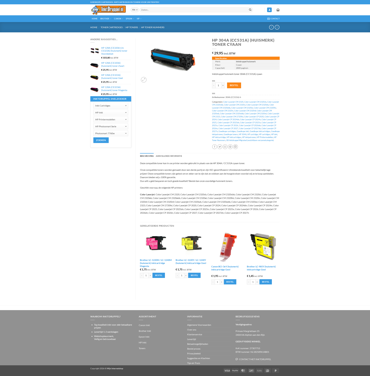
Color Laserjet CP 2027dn (250, 128)
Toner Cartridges (112, 27)
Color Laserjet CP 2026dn (250, 125)
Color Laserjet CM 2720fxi (232, 116)
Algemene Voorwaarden (199, 324)
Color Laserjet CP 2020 (254, 116)
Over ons (191, 329)
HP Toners (132, 27)
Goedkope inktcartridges (260, 131)
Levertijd (191, 339)
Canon (117, 18)
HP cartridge (252, 134)
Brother (104, 18)
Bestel (234, 85)
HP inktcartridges (234, 137)
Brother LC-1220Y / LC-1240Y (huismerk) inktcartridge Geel (191, 261)
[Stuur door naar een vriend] (225, 146)
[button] (269, 10)
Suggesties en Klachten (198, 358)
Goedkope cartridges (227, 131)
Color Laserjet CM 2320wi (256, 113)
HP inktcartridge (219, 137)
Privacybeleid (194, 353)
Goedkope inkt (243, 131)
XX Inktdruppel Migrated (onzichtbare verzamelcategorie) (250, 140)
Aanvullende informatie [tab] (169, 156)
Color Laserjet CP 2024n (250, 119)
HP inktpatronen (249, 137)
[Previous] (140, 262)
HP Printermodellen (265, 137)
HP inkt (274, 134)
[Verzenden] (250, 9)
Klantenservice (194, 334)
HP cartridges (264, 134)
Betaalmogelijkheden (197, 343)
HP (138, 18)
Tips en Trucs (193, 363)
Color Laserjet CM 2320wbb (232, 113)
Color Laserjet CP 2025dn (228, 122)
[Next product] (271, 27)
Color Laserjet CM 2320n (222, 110)
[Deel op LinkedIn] (235, 146)
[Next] (279, 262)
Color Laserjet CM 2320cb (255, 102)
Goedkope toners (231, 134)
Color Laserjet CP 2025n (250, 122)
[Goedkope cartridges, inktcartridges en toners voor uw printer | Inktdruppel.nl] (108, 10)
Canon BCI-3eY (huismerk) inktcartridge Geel (225, 268)
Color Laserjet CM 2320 (233, 102)
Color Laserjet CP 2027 (228, 128)
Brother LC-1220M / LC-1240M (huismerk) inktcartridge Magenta (156, 263)
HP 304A (243, 134)
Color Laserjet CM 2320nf (245, 110)
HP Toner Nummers (152, 27)
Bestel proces (193, 348)
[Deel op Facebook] (214, 146)
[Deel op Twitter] (219, 146)
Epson (129, 18)
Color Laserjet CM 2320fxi (265, 108)
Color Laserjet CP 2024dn (228, 119)
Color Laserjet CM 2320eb (257, 105)
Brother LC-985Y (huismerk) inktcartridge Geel (261, 268)
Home (95, 18)
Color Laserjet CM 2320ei (242, 108)
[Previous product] (277, 27)
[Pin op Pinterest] (230, 146)
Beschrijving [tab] (147, 156)
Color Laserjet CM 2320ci (234, 105)
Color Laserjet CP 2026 (228, 125)
